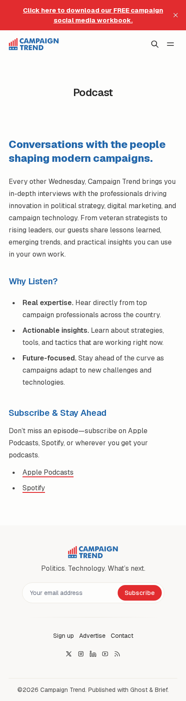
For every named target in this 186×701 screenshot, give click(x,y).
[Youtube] (105, 653)
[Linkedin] (93, 653)
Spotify (33, 487)
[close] (176, 15)
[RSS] (117, 653)
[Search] (155, 44)
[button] (63, 635)
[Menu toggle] (170, 44)
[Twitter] (68, 653)
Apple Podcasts (48, 472)
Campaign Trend (62, 690)
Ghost (139, 690)
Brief (161, 690)
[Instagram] (80, 653)
